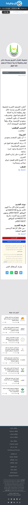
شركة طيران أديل (15, 383)
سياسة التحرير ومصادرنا (14, 450)
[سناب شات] (14, 499)
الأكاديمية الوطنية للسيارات (13, 373)
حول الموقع (14, 467)
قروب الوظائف (13, 463)
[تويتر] (11, 499)
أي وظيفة (15, 495)
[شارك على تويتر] (20, 272)
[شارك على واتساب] (11, 272)
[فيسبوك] (17, 499)
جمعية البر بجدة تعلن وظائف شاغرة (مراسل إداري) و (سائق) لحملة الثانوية (11, 319)
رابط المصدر (13, 238)
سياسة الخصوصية (14, 475)
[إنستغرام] (8, 499)
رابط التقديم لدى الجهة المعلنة (13, 241)
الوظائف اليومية (14, 457)
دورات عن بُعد (13, 447)
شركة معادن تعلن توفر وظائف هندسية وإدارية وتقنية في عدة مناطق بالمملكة (11, 360)
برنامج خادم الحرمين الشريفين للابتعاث (13, 342)
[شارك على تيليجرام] (7, 272)
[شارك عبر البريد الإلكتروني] (16, 272)
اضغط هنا (22, 169)
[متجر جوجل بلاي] (8, 503)
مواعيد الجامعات (13, 444)
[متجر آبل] (11, 503)
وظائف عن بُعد (14, 437)
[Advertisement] (14, 28)
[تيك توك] (19, 499)
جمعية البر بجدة (15, 322)
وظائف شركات (22, 72)
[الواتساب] (19, 503)
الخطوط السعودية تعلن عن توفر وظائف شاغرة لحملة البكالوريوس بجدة (11, 390)
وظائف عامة (14, 441)
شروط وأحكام (13, 472)
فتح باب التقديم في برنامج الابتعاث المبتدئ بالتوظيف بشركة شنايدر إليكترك (12, 339)
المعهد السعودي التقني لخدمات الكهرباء (13, 332)
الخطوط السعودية (14, 393)
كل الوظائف (14, 454)
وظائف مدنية (13, 428)
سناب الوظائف (14, 460)
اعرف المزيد (19, 251)
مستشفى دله (15, 352)
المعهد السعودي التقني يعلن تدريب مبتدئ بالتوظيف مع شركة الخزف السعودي (11, 329)
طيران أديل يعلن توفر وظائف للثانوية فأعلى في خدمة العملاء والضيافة (11, 380)
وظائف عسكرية (14, 431)
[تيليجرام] (17, 503)
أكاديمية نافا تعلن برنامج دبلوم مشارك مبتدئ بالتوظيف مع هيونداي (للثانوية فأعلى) (11, 370)
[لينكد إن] (14, 503)
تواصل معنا (14, 470)
